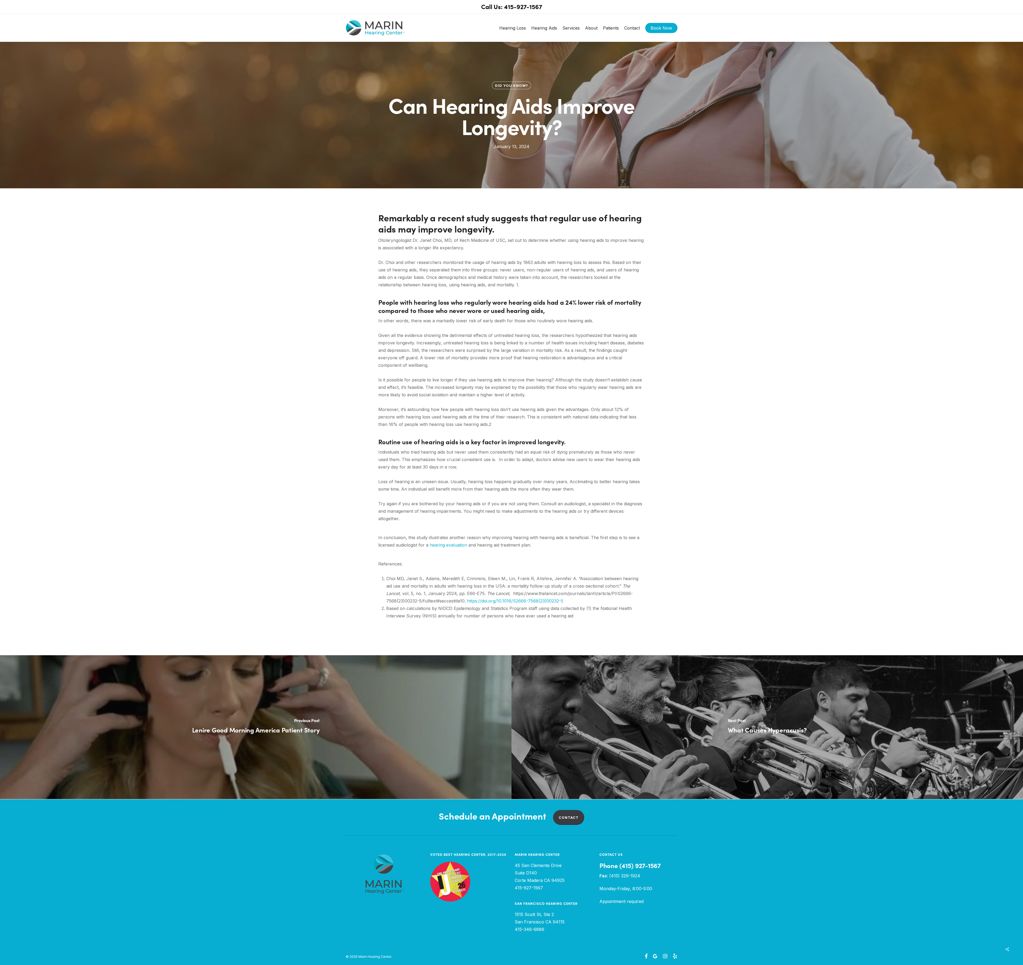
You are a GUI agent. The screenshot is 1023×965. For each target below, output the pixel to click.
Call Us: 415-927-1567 (511, 7)
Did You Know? (511, 85)
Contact (569, 817)
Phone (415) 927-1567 (630, 866)
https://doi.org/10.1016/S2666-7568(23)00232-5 (515, 601)
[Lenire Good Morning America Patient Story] (256, 727)
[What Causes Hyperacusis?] (767, 727)
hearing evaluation (448, 545)
